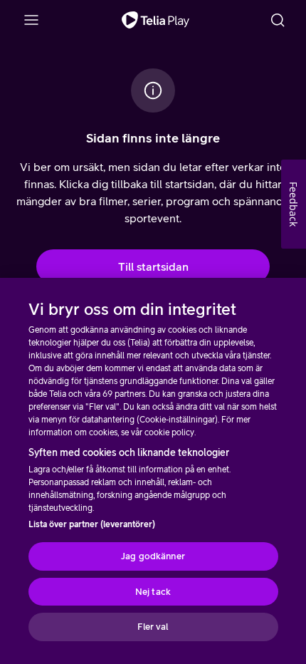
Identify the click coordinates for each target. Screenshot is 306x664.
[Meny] (31, 19)
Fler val (152, 626)
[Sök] (277, 20)
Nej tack (153, 591)
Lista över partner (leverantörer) (91, 524)
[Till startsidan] (155, 19)
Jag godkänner (153, 556)
